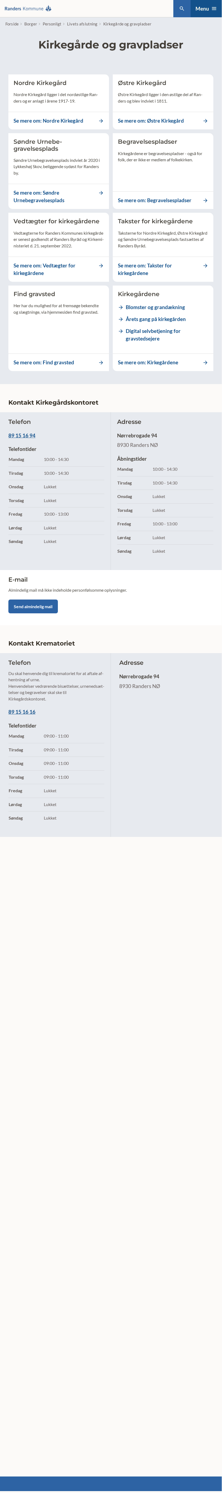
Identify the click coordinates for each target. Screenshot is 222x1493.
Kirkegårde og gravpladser (127, 23)
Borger (30, 23)
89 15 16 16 (21, 712)
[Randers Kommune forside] (29, 8)
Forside (12, 23)
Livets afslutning (82, 23)
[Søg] (182, 8)
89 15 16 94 (21, 435)
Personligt (52, 23)
